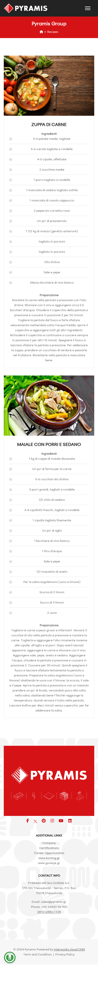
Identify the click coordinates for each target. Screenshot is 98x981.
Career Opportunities (49, 853)
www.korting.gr (49, 858)
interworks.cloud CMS (69, 949)
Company (49, 843)
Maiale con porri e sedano (49, 444)
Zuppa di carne (49, 124)
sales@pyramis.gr (53, 902)
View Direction (49, 912)
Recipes (52, 32)
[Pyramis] (26, 8)
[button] (10, 957)
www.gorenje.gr (49, 863)
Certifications (49, 848)
